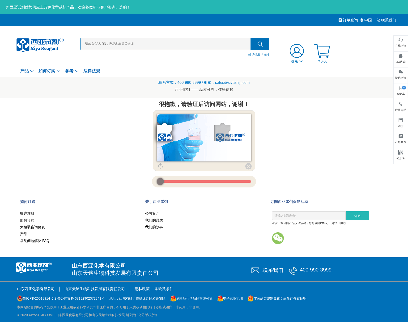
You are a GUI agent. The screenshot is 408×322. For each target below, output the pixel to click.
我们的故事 (154, 227)
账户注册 (27, 213)
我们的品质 (154, 220)
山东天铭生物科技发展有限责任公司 (94, 289)
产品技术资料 (260, 54)
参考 (69, 70)
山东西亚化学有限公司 (36, 289)
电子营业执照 (233, 298)
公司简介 (152, 213)
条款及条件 (163, 289)
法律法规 (91, 70)
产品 (24, 70)
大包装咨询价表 (32, 227)
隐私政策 (142, 289)
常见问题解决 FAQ (34, 241)
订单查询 (350, 20)
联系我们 (388, 20)
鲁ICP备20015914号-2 (39, 298)
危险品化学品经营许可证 (194, 298)
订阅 (357, 216)
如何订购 (46, 70)
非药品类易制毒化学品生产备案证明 (280, 298)
